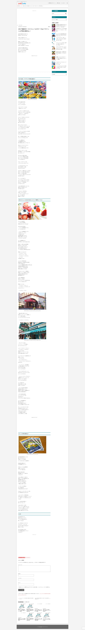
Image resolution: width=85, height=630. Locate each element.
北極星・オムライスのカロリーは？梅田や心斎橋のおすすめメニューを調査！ (61, 58)
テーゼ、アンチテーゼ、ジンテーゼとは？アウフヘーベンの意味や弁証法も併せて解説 (61, 48)
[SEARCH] (67, 3)
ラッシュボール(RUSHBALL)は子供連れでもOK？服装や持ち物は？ (61, 34)
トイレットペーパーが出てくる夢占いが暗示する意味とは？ (61, 43)
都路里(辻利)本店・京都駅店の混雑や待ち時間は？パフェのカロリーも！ (61, 53)
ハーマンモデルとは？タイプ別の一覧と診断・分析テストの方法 (61, 67)
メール (19, 578)
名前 (19, 573)
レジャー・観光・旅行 (22, 557)
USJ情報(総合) (28, 557)
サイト (19, 582)
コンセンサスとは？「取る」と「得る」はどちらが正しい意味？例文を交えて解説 (61, 38)
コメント (20, 564)
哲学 (54, 50)
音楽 (59, 64)
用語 (54, 41)
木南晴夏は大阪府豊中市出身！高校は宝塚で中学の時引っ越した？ (61, 25)
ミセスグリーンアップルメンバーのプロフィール (61, 63)
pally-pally (40, 626)
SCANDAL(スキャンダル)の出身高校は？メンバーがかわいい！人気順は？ (61, 29)
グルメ (55, 55)
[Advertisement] (34, 17)
